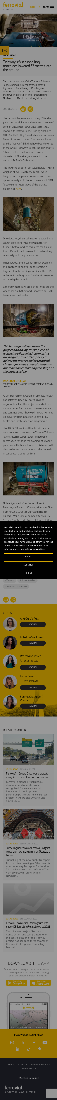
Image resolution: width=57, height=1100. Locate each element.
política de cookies (34, 549)
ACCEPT (28, 556)
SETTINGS (29, 564)
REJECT (28, 572)
